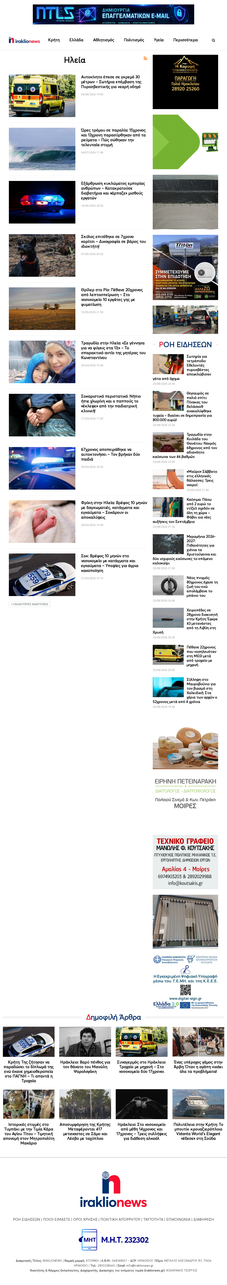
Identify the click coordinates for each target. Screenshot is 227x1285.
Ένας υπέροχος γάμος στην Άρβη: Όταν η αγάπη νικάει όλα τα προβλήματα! (198, 1067)
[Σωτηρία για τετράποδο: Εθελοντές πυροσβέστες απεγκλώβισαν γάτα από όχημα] (168, 364)
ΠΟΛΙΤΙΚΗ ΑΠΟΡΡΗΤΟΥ (120, 1219)
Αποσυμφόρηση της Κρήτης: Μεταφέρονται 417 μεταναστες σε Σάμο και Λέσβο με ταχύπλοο (85, 1131)
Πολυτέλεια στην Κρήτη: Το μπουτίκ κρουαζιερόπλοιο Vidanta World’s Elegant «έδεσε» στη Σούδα (198, 1131)
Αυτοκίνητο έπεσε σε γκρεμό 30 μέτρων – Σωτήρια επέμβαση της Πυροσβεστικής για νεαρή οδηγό (111, 82)
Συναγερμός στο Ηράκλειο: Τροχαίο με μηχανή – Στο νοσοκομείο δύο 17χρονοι (141, 1067)
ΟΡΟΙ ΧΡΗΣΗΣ (85, 1219)
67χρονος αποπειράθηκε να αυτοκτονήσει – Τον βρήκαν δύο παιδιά (110, 454)
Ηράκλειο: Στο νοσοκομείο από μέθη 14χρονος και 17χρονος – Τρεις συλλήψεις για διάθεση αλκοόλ (141, 1131)
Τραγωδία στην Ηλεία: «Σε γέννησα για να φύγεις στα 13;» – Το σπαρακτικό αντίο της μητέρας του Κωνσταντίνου (113, 350)
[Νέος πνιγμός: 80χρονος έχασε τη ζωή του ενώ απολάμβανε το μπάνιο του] (168, 585)
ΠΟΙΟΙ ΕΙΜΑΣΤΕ (56, 1219)
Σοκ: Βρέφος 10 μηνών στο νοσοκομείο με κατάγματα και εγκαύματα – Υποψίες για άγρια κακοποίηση (109, 563)
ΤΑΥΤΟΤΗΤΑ (153, 1219)
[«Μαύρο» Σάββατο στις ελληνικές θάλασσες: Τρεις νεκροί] (168, 479)
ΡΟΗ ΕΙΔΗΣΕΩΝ (26, 1219)
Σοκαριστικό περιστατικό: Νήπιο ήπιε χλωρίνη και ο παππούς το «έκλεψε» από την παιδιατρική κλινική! (111, 403)
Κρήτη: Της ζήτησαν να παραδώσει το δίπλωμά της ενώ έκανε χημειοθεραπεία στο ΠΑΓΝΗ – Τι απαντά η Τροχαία (29, 1071)
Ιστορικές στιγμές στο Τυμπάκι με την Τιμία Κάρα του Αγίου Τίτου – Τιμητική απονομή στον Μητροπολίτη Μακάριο (28, 1133)
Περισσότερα (185, 39)
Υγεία (159, 39)
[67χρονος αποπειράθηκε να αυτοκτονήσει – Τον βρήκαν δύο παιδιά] (42, 468)
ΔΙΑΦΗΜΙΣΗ (203, 1219)
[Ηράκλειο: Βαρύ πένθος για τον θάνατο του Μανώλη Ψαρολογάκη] (85, 1042)
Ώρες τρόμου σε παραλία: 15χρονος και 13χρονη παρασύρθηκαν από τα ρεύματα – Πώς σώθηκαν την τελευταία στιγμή (113, 137)
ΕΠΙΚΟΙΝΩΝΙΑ (178, 1219)
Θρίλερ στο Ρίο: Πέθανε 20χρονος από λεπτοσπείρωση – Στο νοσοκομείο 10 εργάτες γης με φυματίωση (112, 297)
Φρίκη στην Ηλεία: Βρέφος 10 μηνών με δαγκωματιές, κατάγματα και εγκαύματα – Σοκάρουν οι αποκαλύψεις (114, 510)
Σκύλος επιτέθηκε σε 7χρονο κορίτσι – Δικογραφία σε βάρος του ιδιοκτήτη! (113, 241)
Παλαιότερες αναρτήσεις (30, 604)
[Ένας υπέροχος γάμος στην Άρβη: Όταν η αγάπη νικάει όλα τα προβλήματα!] (198, 1042)
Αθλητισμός (103, 39)
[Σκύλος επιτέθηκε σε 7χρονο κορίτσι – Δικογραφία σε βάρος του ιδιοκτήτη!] (42, 255)
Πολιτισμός (134, 39)
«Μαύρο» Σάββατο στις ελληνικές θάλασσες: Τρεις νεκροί (202, 478)
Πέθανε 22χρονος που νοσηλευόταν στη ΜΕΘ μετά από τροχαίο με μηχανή (201, 656)
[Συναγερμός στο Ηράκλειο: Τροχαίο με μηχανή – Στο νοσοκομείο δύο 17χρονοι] (142, 1042)
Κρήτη (54, 39)
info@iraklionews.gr (139, 1265)
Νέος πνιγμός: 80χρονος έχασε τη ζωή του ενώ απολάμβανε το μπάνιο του (202, 586)
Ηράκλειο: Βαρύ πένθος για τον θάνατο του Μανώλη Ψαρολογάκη (85, 1067)
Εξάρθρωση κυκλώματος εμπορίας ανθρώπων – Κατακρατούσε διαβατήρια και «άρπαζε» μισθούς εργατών (113, 190)
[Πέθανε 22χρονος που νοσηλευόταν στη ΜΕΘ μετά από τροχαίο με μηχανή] (168, 655)
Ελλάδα (76, 39)
